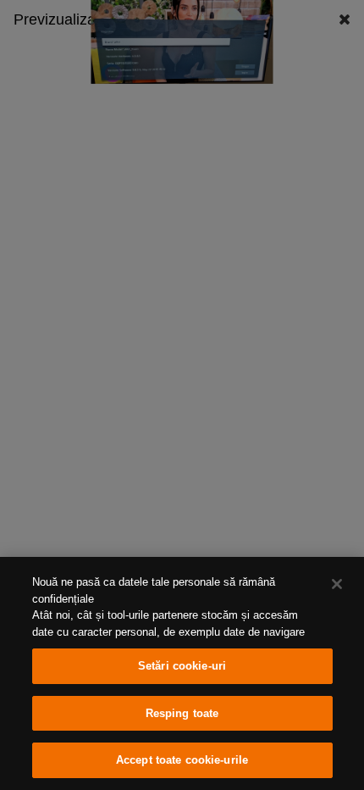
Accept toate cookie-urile (182, 760)
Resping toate (182, 713)
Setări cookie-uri (182, 665)
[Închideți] (337, 584)
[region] (182, 673)
